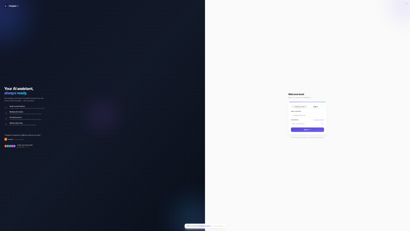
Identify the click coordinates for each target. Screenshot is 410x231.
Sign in (315, 106)
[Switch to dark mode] (406, 3)
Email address (296, 111)
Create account (299, 106)
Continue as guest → (205, 226)
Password (294, 120)
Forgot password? (318, 120)
